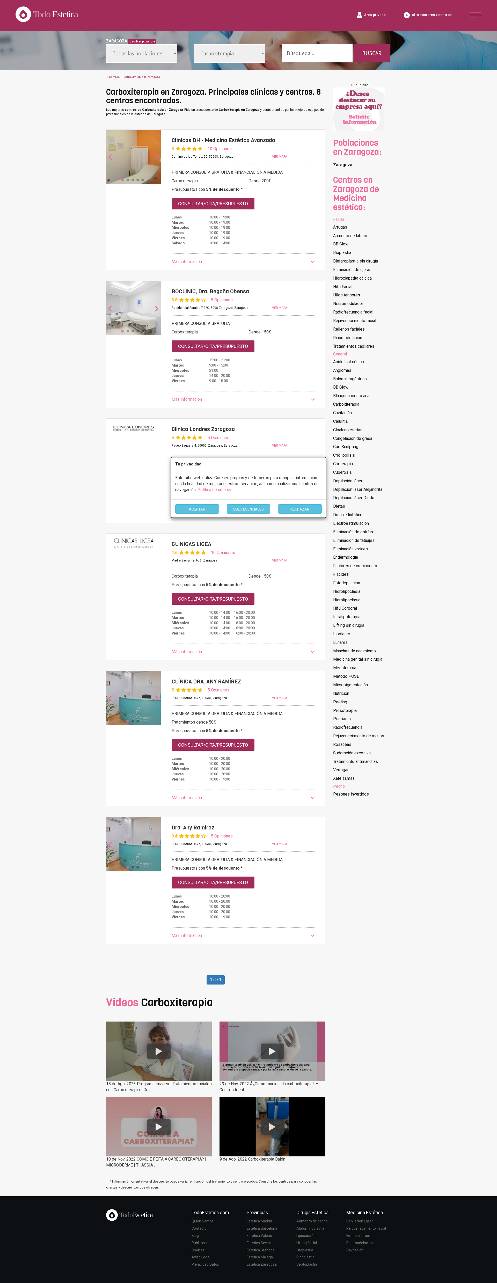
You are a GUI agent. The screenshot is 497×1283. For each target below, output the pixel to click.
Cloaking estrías (347, 429)
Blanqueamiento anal (351, 395)
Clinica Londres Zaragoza (203, 429)
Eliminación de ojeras (352, 269)
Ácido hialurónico (348, 361)
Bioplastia (342, 252)
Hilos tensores (346, 295)
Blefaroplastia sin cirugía (355, 261)
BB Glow (340, 244)
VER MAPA (279, 156)
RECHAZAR (299, 509)
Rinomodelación (347, 337)
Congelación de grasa (352, 438)
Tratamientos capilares (353, 346)
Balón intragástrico (350, 378)
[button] (243, 262)
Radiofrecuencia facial (353, 312)
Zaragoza (342, 164)
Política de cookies (215, 489)
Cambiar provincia (142, 41)
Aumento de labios (350, 235)
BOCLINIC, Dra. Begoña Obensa (210, 291)
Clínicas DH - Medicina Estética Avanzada (223, 140)
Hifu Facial (342, 286)
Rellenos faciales (349, 329)
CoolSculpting (345, 446)
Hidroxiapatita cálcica (352, 278)
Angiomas (342, 370)
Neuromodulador (348, 303)
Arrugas (340, 227)
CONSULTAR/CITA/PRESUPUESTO (213, 203)
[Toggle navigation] (475, 15)
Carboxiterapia (346, 404)
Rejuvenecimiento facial (354, 320)
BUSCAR (371, 53)
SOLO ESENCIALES (248, 509)
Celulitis (340, 421)
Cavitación (342, 412)
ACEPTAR (197, 509)
